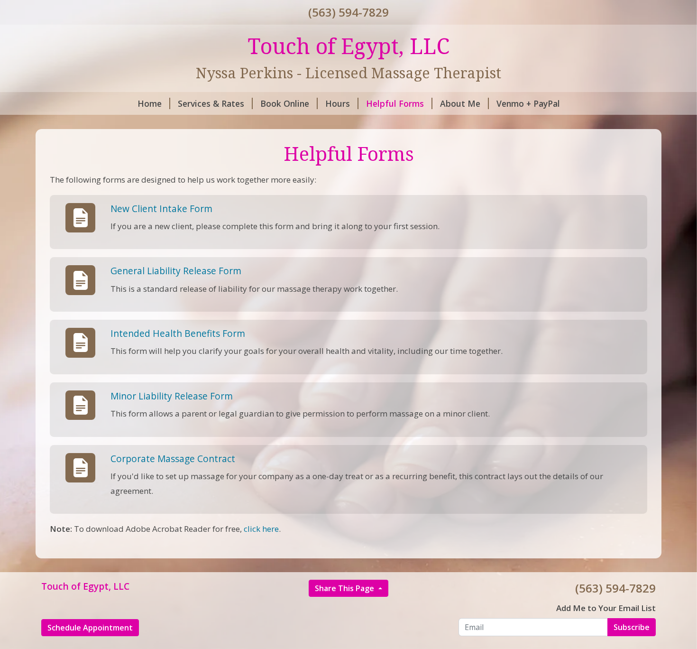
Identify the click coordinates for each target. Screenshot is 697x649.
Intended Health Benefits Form (177, 333)
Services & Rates (211, 103)
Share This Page (345, 588)
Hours (337, 103)
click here (261, 528)
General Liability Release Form (175, 270)
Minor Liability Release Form (171, 395)
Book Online (284, 103)
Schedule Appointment (90, 627)
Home (150, 103)
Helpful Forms (395, 103)
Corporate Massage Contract (172, 458)
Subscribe (632, 627)
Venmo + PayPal (528, 103)
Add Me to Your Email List (606, 608)
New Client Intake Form (161, 208)
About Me (460, 103)
